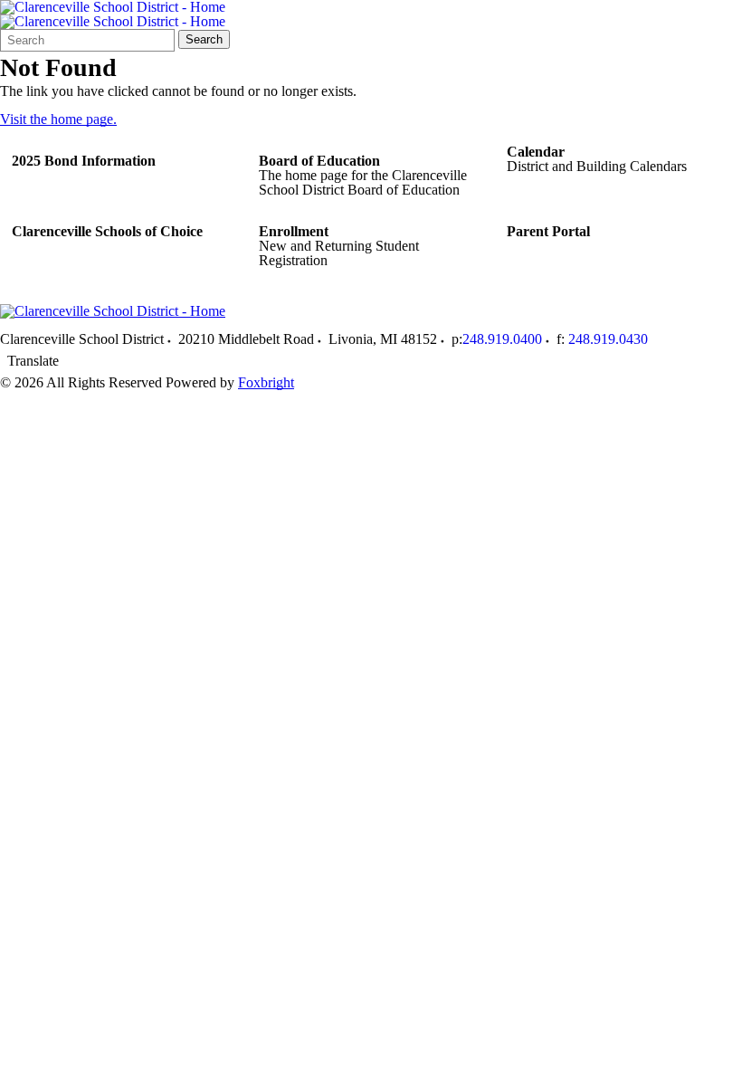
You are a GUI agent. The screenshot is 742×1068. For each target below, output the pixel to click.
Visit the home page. (58, 119)
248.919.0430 (608, 339)
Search (204, 39)
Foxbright (266, 382)
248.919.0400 (502, 339)
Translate (33, 360)
